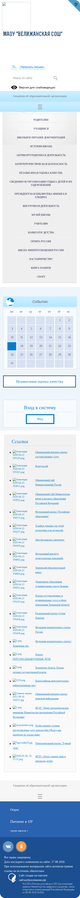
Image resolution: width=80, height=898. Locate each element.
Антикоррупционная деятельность (41, 155)
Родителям (40, 119)
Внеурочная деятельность (41, 206)
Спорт (41, 276)
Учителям (41, 223)
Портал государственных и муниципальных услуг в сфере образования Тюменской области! (52, 600)
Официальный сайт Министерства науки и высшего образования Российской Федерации (52, 499)
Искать (55, 78)
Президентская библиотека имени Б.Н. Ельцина (41, 195)
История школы (41, 146)
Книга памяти (41, 268)
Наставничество (41, 259)
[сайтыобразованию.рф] (74, 6)
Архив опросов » (19, 830)
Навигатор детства (41, 232)
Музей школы (41, 214)
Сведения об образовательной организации (40, 96)
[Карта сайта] (14, 67)
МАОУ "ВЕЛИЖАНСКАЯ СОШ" (32, 34)
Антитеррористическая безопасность (41, 164)
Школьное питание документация (41, 137)
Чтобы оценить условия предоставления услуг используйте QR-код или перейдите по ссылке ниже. (37, 730)
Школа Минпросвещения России (41, 250)
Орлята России (41, 241)
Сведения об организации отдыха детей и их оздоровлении (41, 183)
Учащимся (41, 128)
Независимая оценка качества (41, 172)
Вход (40, 419)
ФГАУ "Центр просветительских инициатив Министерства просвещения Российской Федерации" (41, 712)
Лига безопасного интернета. (50, 539)
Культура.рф (41, 466)
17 (11, 346)
